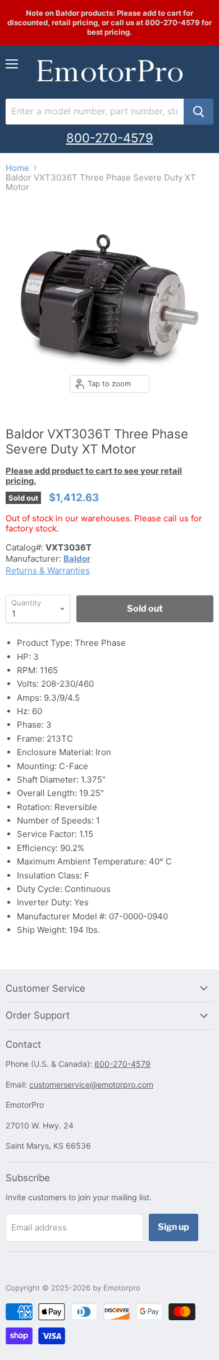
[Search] (198, 111)
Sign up (173, 1227)
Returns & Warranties (48, 570)
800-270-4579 (109, 138)
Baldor (76, 558)
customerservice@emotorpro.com (91, 1084)
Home (17, 168)
